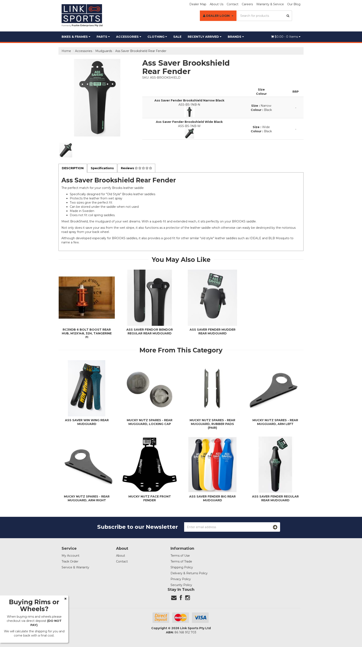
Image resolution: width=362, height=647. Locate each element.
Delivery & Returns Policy (189, 573)
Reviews (128, 168)
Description (73, 168)
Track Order (70, 561)
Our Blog (293, 4)
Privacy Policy (181, 579)
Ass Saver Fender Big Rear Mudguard (212, 498)
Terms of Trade (181, 561)
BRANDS (235, 37)
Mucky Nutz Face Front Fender (149, 498)
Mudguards (103, 51)
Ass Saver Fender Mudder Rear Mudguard (212, 331)
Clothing (156, 37)
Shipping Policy (182, 567)
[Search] (288, 15)
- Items (287, 37)
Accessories (128, 37)
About (120, 555)
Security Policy (181, 585)
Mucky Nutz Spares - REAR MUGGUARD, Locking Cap (149, 422)
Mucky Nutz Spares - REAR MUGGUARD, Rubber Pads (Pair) (212, 424)
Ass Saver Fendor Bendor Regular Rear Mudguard (149, 331)
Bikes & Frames (75, 37)
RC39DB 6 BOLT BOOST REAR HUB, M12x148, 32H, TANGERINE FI (87, 333)
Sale (177, 37)
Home (66, 51)
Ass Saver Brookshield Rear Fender (140, 51)
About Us (216, 4)
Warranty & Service (270, 4)
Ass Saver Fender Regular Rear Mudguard (275, 498)
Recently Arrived (204, 37)
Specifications (102, 168)
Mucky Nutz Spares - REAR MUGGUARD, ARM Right (87, 498)
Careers (247, 4)
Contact (232, 4)
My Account (70, 555)
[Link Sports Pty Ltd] (82, 13)
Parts (102, 37)
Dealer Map (197, 4)
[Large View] (65, 150)
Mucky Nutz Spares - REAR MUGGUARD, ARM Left (275, 422)
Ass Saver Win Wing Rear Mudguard (87, 422)
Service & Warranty (75, 567)
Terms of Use (180, 555)
